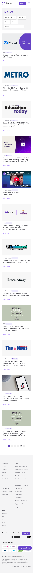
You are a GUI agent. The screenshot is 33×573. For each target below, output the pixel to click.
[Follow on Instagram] (17, 537)
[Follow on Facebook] (15, 537)
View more (6, 198)
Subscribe (25, 533)
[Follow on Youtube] (19, 537)
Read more (6, 61)
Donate (22, 3)
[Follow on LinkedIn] (12, 537)
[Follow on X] (30, 537)
